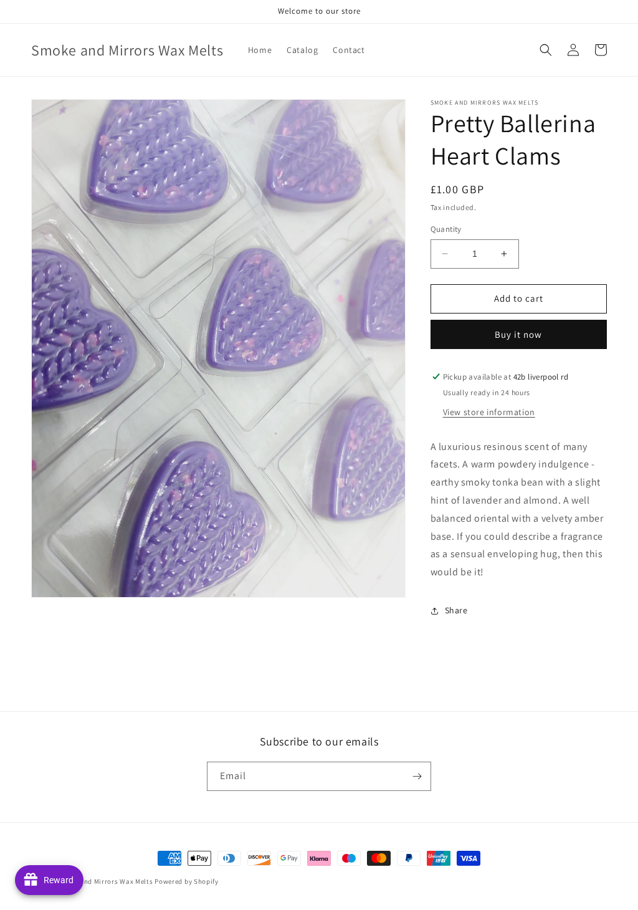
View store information (489, 412)
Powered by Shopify (187, 881)
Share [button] (456, 610)
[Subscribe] (417, 776)
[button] (545, 50)
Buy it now (518, 334)
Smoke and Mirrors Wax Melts (105, 881)
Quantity (446, 229)
